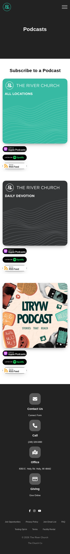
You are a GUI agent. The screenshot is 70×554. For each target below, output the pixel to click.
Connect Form (35, 415)
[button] (64, 7)
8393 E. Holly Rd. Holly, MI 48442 (35, 469)
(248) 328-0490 (35, 442)
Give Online (35, 495)
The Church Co (35, 543)
